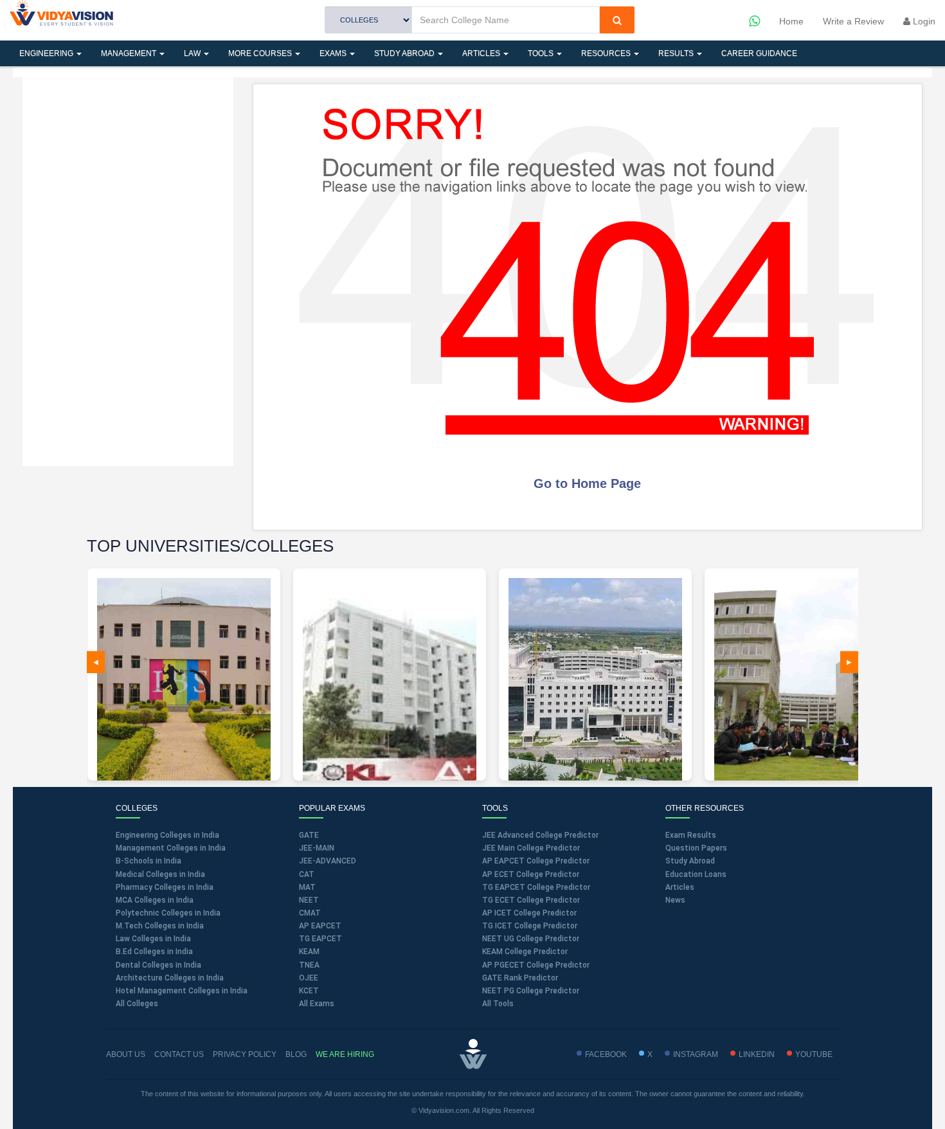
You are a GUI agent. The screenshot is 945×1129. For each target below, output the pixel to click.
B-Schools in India (148, 860)
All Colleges (137, 1003)
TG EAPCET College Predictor (536, 887)
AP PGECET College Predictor (536, 965)
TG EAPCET (320, 938)
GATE (309, 835)
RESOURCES (607, 53)
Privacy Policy (244, 1054)
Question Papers (696, 848)
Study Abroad (405, 53)
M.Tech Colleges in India (160, 925)
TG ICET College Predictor (529, 925)
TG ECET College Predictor (531, 900)
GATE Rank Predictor (520, 977)
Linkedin (757, 1054)
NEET (309, 900)
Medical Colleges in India (160, 874)
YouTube (814, 1054)
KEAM (309, 951)
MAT (307, 887)
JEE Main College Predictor (531, 848)
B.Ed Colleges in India (154, 951)
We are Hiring (345, 1054)
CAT (306, 874)
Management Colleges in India (171, 848)
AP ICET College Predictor (529, 912)
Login (922, 21)
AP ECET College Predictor (530, 874)
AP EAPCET (320, 925)
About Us (125, 1054)
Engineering (47, 53)
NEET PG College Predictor (530, 990)
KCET (309, 990)
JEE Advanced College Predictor (540, 835)
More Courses (261, 53)
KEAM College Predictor (525, 951)
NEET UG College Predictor (530, 938)
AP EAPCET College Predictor (536, 860)
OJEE (308, 977)
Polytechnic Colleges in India (168, 912)
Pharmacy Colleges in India (164, 887)
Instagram (695, 1054)
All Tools (498, 1003)
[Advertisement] (127, 270)
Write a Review (853, 21)
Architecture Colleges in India (170, 977)
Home (791, 21)
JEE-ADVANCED (327, 860)
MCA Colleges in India (155, 900)
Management (129, 53)
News (675, 900)
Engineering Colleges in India (167, 835)
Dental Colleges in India (158, 965)
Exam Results (690, 835)
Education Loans (695, 874)
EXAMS (334, 53)
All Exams (316, 1003)
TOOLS (541, 53)
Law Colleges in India (153, 938)
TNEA (309, 965)
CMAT (310, 912)
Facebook (606, 1054)
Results (677, 53)
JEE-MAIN (316, 848)
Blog (296, 1054)
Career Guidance (759, 53)
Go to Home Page (587, 483)
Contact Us (179, 1054)
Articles (482, 53)
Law (193, 53)
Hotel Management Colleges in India (182, 990)
